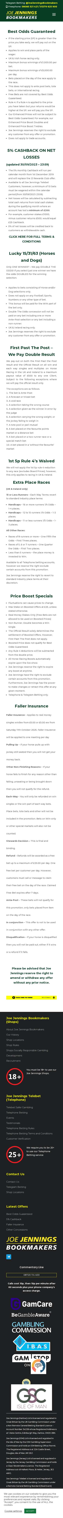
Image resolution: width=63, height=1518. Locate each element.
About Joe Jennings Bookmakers (25, 1029)
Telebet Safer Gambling (19, 1107)
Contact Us (12, 1181)
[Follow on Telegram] (8, 1256)
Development (14, 1055)
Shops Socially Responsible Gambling (27, 1050)
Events (10, 1117)
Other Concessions (17, 1229)
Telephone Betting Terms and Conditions (29, 1133)
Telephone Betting (17, 1112)
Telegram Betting (16, 1187)
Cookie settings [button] (13, 1511)
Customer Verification (18, 1138)
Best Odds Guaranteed (19, 1214)
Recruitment (13, 1060)
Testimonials (13, 1123)
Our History (12, 1034)
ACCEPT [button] (30, 1511)
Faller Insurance (15, 1224)
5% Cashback (13, 1219)
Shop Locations (15, 1040)
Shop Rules (12, 1045)
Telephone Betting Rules (20, 1128)
